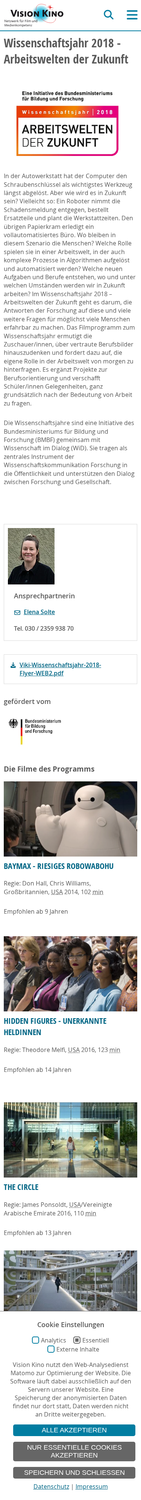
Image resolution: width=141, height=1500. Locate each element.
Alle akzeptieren (74, 1430)
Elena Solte (39, 612)
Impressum (92, 1486)
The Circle (21, 1187)
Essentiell (95, 1340)
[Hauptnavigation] (132, 15)
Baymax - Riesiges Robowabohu (59, 866)
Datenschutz (51, 1486)
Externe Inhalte (77, 1349)
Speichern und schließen (74, 1472)
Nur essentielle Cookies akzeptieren (74, 1451)
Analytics (53, 1340)
